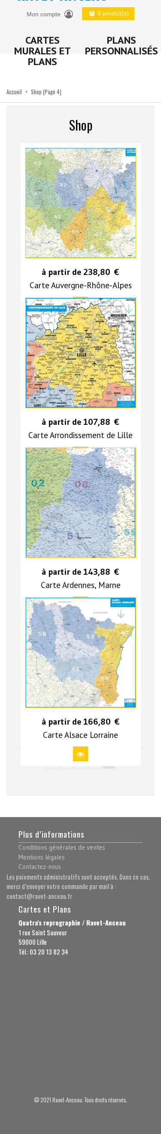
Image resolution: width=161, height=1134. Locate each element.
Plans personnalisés (121, 45)
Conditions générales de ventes (61, 847)
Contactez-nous (39, 866)
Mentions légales (41, 857)
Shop (36, 91)
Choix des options (80, 753)
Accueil (14, 91)
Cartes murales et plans (42, 50)
